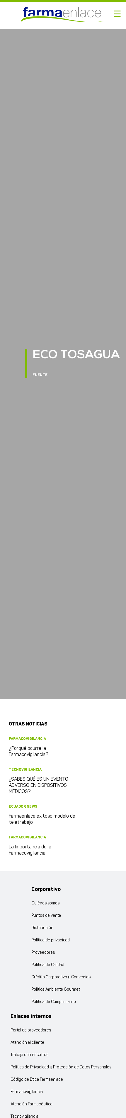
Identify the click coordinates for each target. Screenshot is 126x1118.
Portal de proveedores (31, 1030)
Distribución (42, 928)
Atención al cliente (27, 1043)
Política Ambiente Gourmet (55, 989)
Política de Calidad (47, 965)
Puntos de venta (46, 916)
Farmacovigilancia (27, 1092)
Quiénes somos (45, 903)
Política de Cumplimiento (53, 1002)
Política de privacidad (50, 940)
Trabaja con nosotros (29, 1055)
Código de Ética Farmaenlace (37, 1080)
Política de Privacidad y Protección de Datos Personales (61, 1067)
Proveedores (43, 952)
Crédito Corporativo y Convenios (61, 977)
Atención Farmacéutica (31, 1104)
